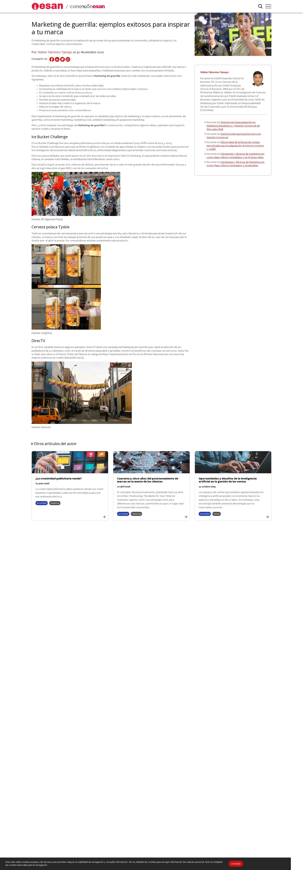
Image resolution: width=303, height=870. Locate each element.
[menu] (268, 6)
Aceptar (236, 863)
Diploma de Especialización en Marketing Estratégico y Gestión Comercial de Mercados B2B (233, 126)
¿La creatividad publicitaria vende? (59, 478)
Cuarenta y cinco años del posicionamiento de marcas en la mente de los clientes (147, 480)
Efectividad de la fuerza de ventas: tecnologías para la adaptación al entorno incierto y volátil (235, 146)
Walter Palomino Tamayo (55, 52)
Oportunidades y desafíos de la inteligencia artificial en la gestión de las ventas (228, 480)
